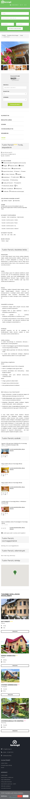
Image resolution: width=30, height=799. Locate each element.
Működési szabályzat (6, 786)
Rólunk (2, 767)
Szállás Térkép (4, 763)
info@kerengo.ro (7, 749)
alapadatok (5, 115)
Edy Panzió (7, 621)
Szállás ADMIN (4, 775)
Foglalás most (15, 104)
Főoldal (4, 35)
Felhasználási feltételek (6, 782)
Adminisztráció (14, 5)
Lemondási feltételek (6, 788)
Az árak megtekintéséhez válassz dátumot (17, 450)
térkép (3, 137)
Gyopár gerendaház (10, 685)
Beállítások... (4, 796)
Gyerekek (5, 97)
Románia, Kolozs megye (12, 35)
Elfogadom (25, 796)
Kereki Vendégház (9, 656)
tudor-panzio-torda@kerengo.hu (9, 154)
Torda (21, 35)
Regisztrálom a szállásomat (7, 777)
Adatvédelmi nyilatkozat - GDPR (8, 784)
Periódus (5, 84)
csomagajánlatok (7, 129)
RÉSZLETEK (15, 631)
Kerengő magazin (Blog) (6, 765)
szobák (3, 124)
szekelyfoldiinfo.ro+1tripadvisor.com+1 (16, 316)
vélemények (4, 133)
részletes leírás (6, 120)
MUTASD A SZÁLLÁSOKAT (15, 28)
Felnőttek (6, 91)
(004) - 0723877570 (6, 156)
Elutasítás (20, 796)
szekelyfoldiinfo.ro (12, 312)
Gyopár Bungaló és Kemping (13, 721)
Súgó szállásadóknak (5, 780)
